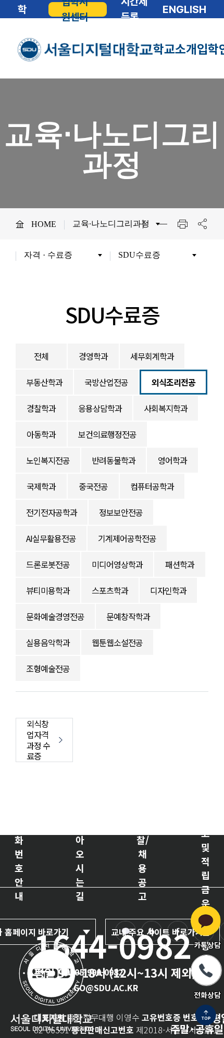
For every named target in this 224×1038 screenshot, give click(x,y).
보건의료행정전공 (107, 434)
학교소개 (175, 49)
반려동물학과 (113, 460)
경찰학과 (41, 408)
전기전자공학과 (51, 512)
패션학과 (179, 564)
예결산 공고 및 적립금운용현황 (205, 861)
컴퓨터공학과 (152, 486)
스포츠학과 (110, 590)
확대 (142, 224)
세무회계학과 (152, 356)
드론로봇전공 (48, 564)
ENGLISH (184, 9)
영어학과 (172, 460)
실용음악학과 (48, 642)
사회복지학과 (166, 408)
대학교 (22, 9)
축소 (162, 224)
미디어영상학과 (117, 564)
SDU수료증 (139, 254)
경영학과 (93, 356)
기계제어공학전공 (127, 538)
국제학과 (41, 486)
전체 (41, 356)
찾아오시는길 (80, 861)
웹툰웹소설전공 (117, 642)
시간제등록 (134, 9)
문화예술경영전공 (55, 616)
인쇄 (182, 224)
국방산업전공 (106, 382)
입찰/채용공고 (142, 861)
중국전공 (93, 486)
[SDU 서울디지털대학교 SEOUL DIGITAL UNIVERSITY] (85, 49)
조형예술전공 (48, 668)
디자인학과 (168, 590)
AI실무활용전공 (51, 538)
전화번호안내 (19, 861)
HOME (43, 224)
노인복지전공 (48, 460)
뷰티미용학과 (48, 590)
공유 (202, 224)
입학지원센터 (74, 9)
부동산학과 (44, 382)
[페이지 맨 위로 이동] (205, 1016)
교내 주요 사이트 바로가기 (157, 932)
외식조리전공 (173, 382)
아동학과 (41, 434)
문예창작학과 (128, 616)
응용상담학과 (100, 408)
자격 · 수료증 (48, 254)
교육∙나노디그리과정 (111, 223)
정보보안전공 (121, 512)
